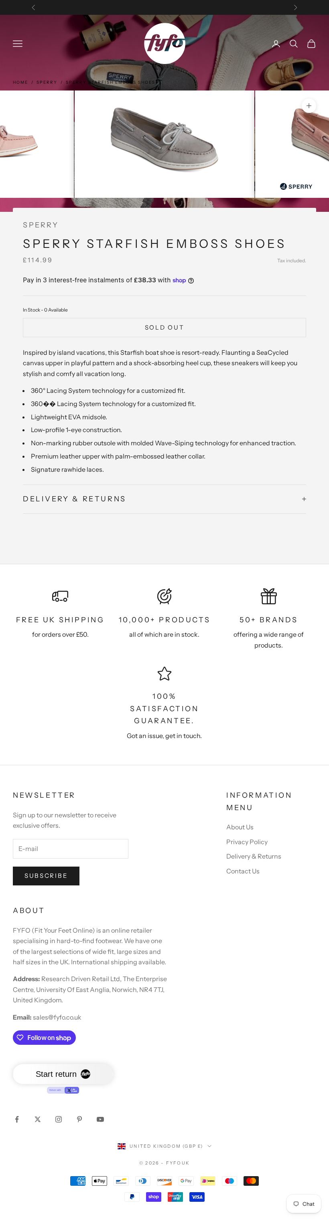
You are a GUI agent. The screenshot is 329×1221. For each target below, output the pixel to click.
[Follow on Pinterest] (79, 1119)
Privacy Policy (247, 842)
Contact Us (243, 871)
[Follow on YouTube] (100, 1119)
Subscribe (46, 875)
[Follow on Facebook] (17, 1119)
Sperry (47, 82)
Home (20, 82)
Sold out (165, 327)
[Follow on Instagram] (59, 1119)
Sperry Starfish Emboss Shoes (110, 82)
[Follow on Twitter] (38, 1119)
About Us (240, 827)
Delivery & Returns (253, 856)
